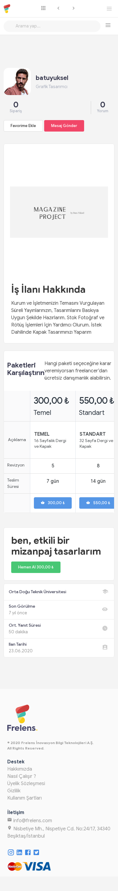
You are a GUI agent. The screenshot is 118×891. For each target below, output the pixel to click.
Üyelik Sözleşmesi (26, 784)
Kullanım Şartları (24, 798)
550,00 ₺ (101, 503)
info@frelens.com (32, 821)
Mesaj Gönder (64, 125)
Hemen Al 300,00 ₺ (36, 567)
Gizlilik (14, 791)
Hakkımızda (19, 769)
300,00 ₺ (56, 503)
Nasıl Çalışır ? (21, 776)
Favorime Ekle (23, 125)
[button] (108, 25)
